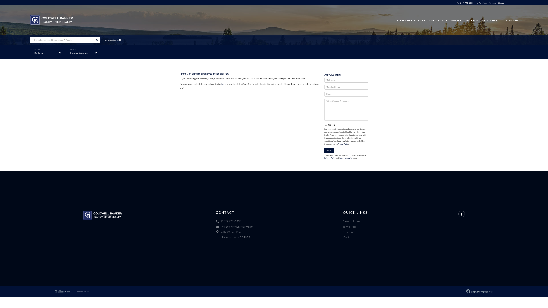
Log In (493, 3)
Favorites (482, 3)
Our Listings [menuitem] (438, 20)
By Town (39, 52)
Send (329, 150)
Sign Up (501, 3)
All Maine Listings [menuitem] (410, 20)
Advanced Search (112, 40)
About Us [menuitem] (488, 20)
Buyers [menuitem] (456, 20)
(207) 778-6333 (466, 3)
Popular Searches (79, 52)
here (223, 84)
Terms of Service (345, 158)
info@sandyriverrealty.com (237, 226)
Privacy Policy (343, 144)
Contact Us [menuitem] (510, 20)
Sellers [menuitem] (470, 20)
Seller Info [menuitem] (349, 232)
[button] (97, 40)
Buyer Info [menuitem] (349, 226)
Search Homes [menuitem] (351, 221)
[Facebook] (462, 214)
